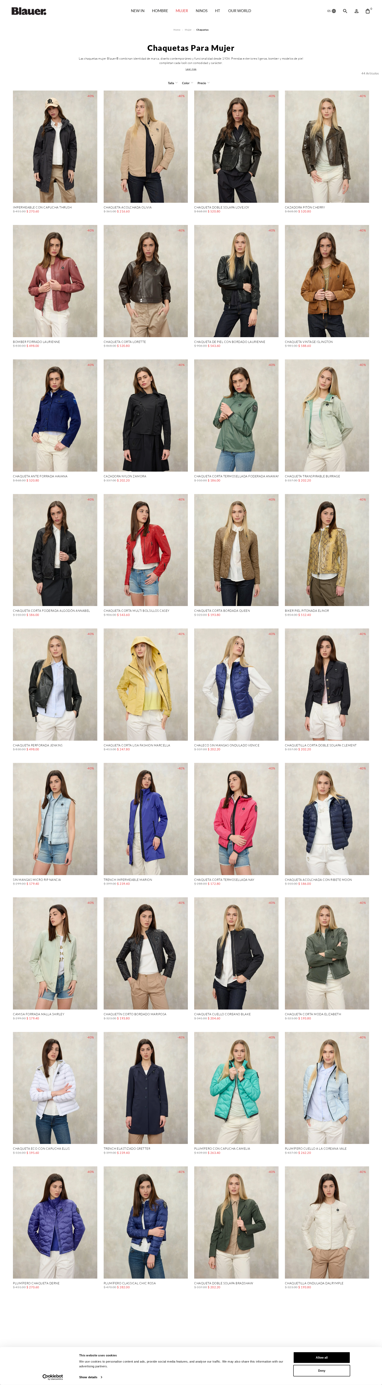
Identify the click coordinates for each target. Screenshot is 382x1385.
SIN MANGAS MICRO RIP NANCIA (37, 880)
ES (329, 11)
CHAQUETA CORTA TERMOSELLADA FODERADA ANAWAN (236, 476)
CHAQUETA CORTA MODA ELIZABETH (313, 1014)
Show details (88, 1377)
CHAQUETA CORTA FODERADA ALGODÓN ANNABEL (51, 611)
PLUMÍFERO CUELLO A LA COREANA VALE (316, 1148)
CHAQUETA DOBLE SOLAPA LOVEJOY (221, 207)
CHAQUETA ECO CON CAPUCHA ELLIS (41, 1148)
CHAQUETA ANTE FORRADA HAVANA (40, 476)
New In (137, 10)
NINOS (202, 10)
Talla (171, 83)
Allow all (322, 1357)
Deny (321, 1370)
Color (186, 83)
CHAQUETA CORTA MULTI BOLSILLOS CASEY (137, 611)
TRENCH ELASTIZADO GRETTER (127, 1148)
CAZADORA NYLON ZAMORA (125, 476)
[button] (191, 69)
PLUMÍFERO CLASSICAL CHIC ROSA (130, 1283)
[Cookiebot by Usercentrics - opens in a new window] (52, 1377)
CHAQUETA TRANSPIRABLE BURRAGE (312, 476)
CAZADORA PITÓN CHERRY (305, 207)
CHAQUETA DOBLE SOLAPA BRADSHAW (223, 1283)
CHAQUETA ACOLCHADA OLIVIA (128, 207)
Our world (239, 10)
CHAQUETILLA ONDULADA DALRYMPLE (314, 1283)
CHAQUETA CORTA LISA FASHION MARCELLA (137, 745)
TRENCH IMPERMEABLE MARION (128, 880)
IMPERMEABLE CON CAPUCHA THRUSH (42, 207)
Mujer (182, 10)
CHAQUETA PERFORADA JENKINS (37, 745)
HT (217, 10)
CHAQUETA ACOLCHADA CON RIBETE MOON (318, 880)
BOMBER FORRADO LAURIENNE (36, 342)
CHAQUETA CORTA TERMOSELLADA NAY (224, 880)
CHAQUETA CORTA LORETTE (125, 342)
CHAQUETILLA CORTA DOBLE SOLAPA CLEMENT (321, 745)
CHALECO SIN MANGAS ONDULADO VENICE (226, 745)
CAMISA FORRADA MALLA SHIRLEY (38, 1014)
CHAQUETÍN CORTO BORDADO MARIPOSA (135, 1014)
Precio (202, 83)
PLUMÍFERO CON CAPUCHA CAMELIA (222, 1148)
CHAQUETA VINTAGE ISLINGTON (309, 342)
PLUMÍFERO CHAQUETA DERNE (36, 1283)
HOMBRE (160, 10)
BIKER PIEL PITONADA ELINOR (307, 611)
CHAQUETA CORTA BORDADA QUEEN (222, 611)
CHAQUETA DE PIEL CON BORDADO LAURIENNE (229, 342)
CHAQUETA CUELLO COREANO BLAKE (222, 1014)
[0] (367, 11)
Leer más (191, 68)
